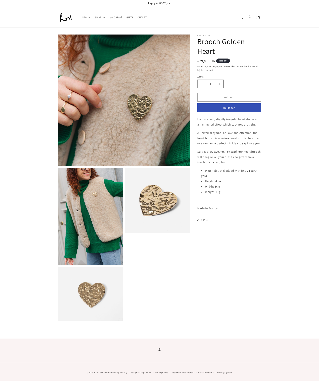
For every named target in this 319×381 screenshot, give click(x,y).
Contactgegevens (224, 372)
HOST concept (101, 372)
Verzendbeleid (205, 372)
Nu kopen (229, 107)
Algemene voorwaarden (183, 372)
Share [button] (204, 220)
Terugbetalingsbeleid (141, 372)
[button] (99, 17)
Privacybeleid (161, 372)
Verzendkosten (231, 66)
